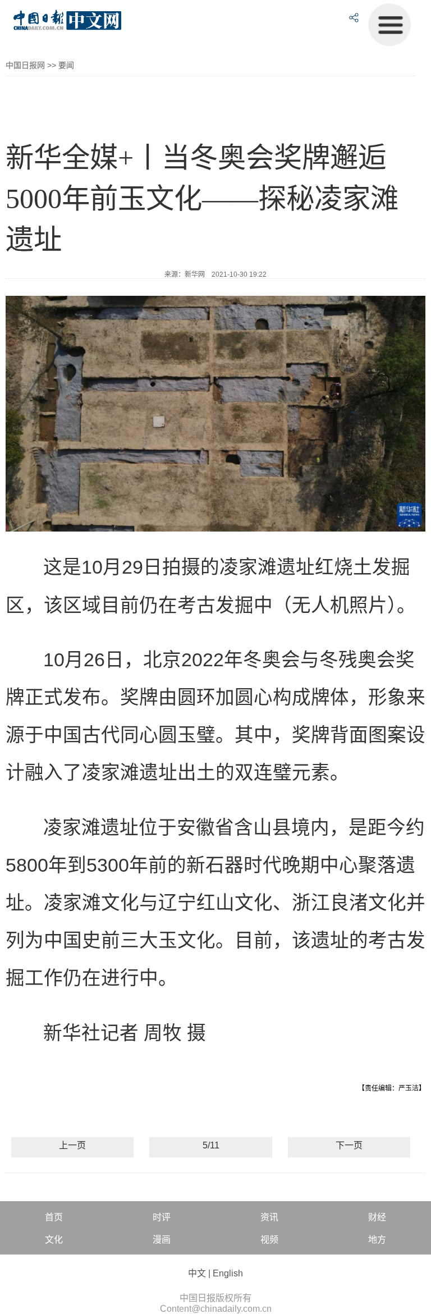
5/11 (211, 1145)
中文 (197, 1273)
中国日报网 (25, 65)
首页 (54, 1217)
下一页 (349, 1145)
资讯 (269, 1217)
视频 (269, 1239)
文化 (54, 1239)
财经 (377, 1217)
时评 (162, 1217)
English (228, 1273)
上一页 (72, 1145)
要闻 (66, 65)
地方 (377, 1239)
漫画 (162, 1239)
